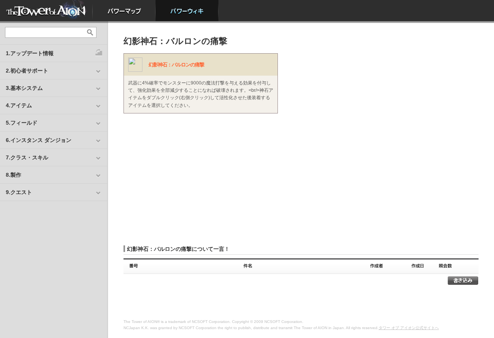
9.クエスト (19, 192)
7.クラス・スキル (27, 157)
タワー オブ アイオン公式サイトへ (409, 328)
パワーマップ (124, 10)
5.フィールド (21, 123)
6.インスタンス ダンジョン (38, 140)
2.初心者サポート (27, 71)
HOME (46, 10)
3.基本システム (24, 88)
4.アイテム (19, 105)
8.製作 (13, 175)
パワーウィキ (187, 10)
